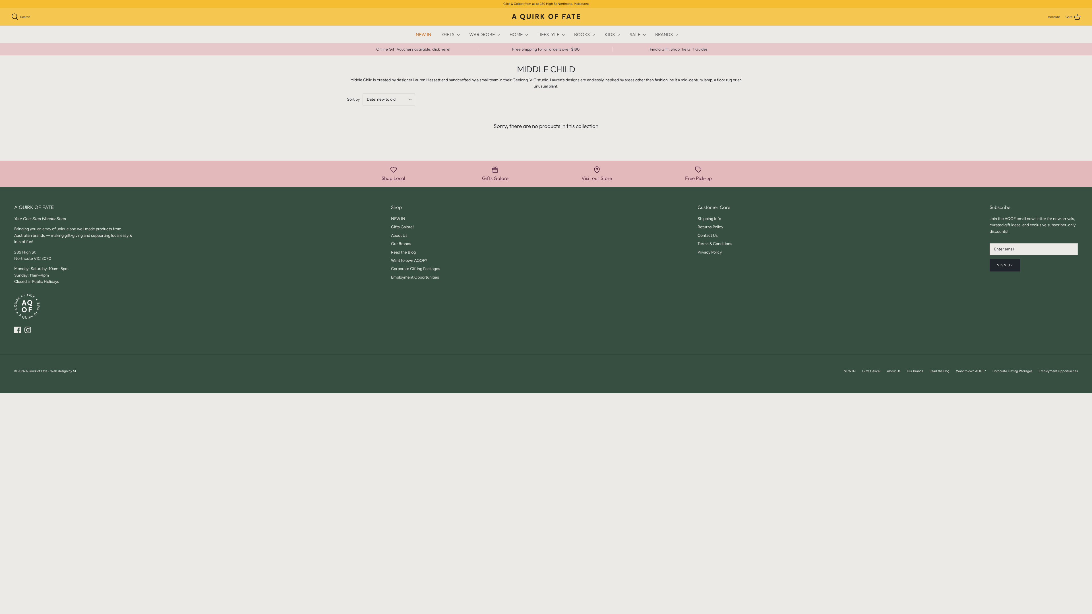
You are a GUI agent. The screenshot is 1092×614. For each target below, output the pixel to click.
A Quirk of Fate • (38, 371)
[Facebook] (17, 330)
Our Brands (401, 243)
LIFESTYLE (548, 34)
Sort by (353, 99)
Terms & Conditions (715, 243)
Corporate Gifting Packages (415, 268)
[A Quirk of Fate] (546, 17)
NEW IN (423, 34)
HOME (516, 34)
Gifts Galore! (402, 227)
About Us (399, 235)
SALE (635, 34)
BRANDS (664, 34)
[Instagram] (27, 330)
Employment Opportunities (415, 277)
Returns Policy (710, 227)
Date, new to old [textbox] (381, 99)
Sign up (1005, 265)
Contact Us (708, 235)
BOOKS (582, 34)
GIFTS (448, 34)
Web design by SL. (63, 371)
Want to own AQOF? (409, 260)
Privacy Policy (710, 252)
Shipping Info (709, 218)
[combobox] (389, 99)
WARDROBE (482, 34)
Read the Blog (403, 252)
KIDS (610, 34)
